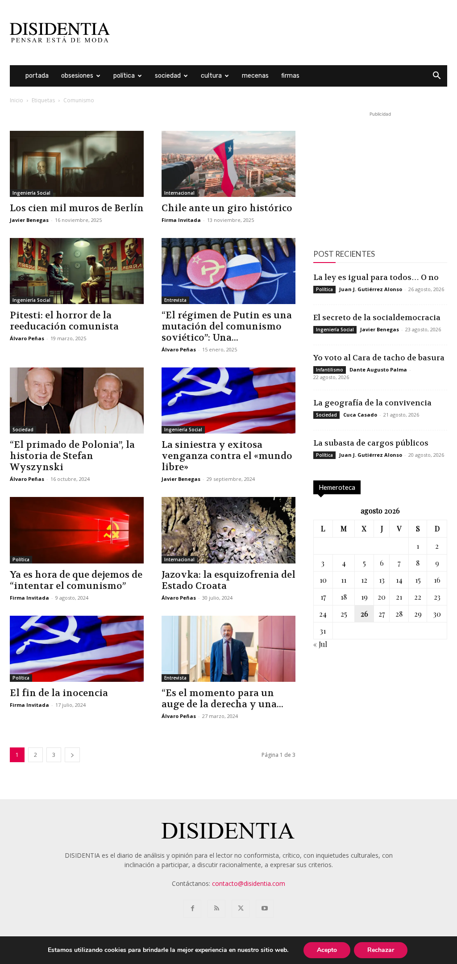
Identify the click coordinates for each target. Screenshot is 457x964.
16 (437, 579)
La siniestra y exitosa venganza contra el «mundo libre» (227, 456)
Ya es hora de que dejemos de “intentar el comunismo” (76, 580)
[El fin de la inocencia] (77, 649)
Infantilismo (329, 370)
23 (437, 596)
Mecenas (255, 75)
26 (364, 613)
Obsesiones (77, 75)
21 (399, 596)
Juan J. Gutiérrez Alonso (370, 289)
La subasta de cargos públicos (370, 443)
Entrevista (175, 300)
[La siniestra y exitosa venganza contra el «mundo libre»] (228, 400)
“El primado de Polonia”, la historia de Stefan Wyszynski (72, 456)
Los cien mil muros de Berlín (77, 208)
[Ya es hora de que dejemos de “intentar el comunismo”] (77, 530)
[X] (240, 909)
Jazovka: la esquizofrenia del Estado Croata (228, 580)
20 (382, 596)
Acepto (327, 950)
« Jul (320, 644)
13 (382, 579)
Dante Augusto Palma (378, 369)
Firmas (290, 75)
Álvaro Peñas (27, 338)
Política (124, 75)
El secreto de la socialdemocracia (376, 317)
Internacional (179, 193)
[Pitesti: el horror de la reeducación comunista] (77, 271)
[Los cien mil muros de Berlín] (77, 164)
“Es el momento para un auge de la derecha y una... (222, 698)
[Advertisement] (284, 32)
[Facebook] (192, 909)
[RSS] (216, 909)
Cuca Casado (360, 414)
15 (418, 579)
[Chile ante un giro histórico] (228, 164)
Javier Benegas (29, 220)
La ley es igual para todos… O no (376, 277)
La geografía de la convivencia (372, 403)
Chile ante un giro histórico (227, 208)
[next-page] (72, 754)
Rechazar (380, 950)
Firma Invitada (181, 220)
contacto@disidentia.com (248, 883)
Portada (37, 75)
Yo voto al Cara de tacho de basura (379, 358)
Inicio (16, 100)
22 (417, 596)
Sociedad (168, 75)
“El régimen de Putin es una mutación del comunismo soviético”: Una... (227, 326)
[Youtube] (265, 909)
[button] (436, 76)
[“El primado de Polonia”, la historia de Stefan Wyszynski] (77, 400)
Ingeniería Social (31, 193)
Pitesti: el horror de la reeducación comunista (64, 321)
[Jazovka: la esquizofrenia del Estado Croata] (228, 530)
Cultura (211, 75)
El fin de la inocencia (59, 693)
